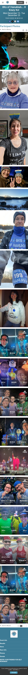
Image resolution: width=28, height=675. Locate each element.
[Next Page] (26, 30)
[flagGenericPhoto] (23, 68)
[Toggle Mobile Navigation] (3, 2)
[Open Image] (14, 51)
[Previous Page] (23, 30)
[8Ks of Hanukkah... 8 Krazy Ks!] (7, 3)
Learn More (15, 669)
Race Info (3, 650)
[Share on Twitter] (12, 21)
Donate (20, 2)
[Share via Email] (15, 21)
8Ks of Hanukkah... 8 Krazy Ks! (14, 8)
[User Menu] (26, 2)
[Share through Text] (18, 21)
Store (2, 647)
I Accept (13, 672)
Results (2, 643)
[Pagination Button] (26, 626)
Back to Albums (6, 29)
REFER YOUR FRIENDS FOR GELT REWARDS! (11, 660)
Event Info (3, 640)
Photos (2, 653)
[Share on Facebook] (10, 21)
